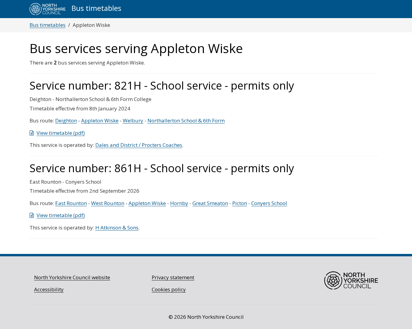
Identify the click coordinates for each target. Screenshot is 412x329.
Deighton (66, 120)
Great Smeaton (210, 203)
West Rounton (107, 203)
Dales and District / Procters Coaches (138, 144)
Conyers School (269, 203)
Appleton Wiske (100, 120)
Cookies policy (169, 289)
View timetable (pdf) (60, 132)
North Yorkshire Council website (72, 277)
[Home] (47, 9)
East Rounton (71, 203)
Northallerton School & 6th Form (186, 120)
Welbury (133, 120)
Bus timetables (47, 24)
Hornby (179, 203)
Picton (239, 203)
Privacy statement (173, 277)
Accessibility (49, 289)
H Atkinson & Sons (116, 227)
